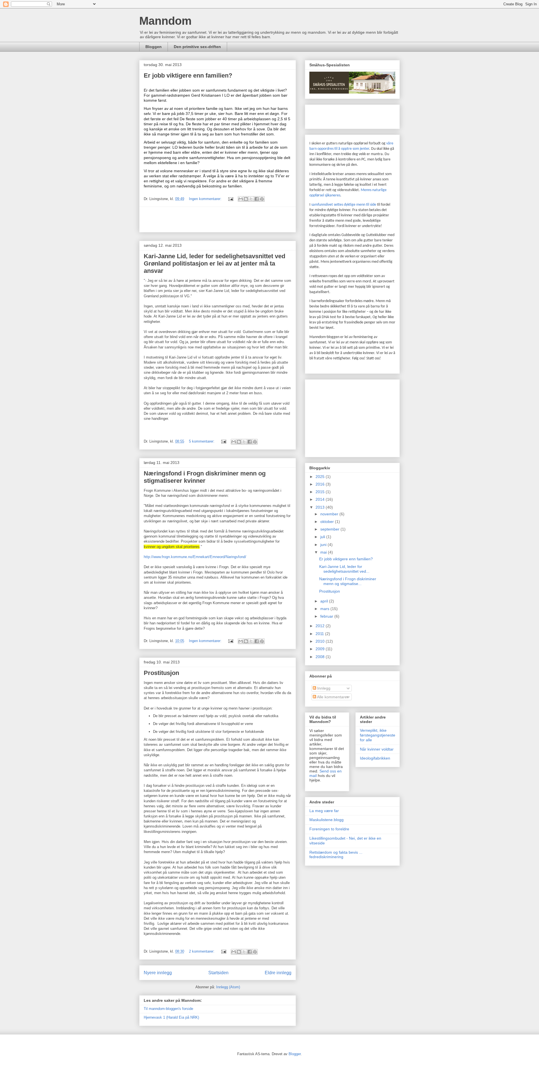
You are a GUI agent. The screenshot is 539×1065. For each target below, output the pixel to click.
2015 (321, 492)
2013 (321, 507)
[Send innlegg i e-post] (230, 199)
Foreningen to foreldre (329, 829)
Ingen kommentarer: (206, 199)
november (329, 514)
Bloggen (153, 46)
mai (324, 552)
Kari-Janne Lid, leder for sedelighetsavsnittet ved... (344, 569)
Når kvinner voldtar (377, 749)
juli (323, 536)
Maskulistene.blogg (326, 819)
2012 (321, 626)
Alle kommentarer (332, 697)
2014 (321, 499)
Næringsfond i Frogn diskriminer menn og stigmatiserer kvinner (205, 477)
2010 (321, 641)
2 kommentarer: (202, 951)
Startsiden (218, 972)
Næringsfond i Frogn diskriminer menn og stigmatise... (347, 581)
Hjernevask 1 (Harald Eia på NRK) (171, 1017)
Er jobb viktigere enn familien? (188, 75)
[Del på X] (251, 199)
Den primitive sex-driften (197, 46)
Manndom (165, 21)
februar (327, 616)
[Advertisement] (217, 219)
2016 (321, 484)
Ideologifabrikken (375, 758)
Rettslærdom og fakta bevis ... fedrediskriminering (335, 854)
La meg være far (324, 810)
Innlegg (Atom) (228, 987)
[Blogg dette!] (246, 199)
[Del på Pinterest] (262, 199)
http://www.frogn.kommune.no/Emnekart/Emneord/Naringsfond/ (195, 557)
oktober (327, 521)
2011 (320, 633)
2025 (321, 476)
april (324, 601)
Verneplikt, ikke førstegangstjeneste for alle (377, 735)
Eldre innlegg (278, 972)
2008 (321, 656)
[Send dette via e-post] (240, 199)
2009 (321, 649)
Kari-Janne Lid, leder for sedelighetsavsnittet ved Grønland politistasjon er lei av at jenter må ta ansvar (214, 263)
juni (324, 544)
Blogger (295, 1054)
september (330, 529)
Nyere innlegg (158, 972)
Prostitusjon (161, 672)
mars (325, 608)
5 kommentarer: (202, 441)
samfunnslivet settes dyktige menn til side (344, 205)
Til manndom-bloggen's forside (168, 1009)
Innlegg (323, 688)
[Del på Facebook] (256, 199)
